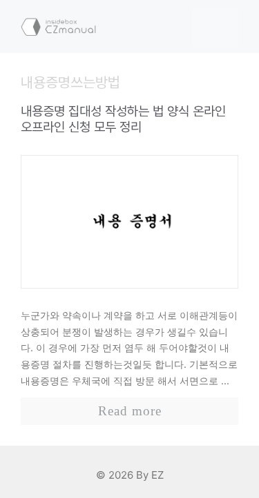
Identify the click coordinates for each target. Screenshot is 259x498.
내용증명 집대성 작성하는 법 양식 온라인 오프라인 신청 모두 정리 (123, 119)
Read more (130, 411)
